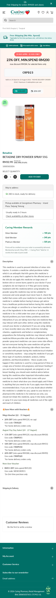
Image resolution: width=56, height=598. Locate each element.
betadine (7, 153)
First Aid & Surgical (10, 28)
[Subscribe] (52, 579)
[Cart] (51, 12)
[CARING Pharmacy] (20, 12)
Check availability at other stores (20, 216)
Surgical (22, 28)
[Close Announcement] (51, 3)
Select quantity (11, 171)
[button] (4, 12)
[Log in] (47, 12)
